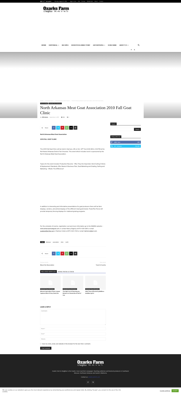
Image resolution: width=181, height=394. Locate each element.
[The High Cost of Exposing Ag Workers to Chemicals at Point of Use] (73, 283)
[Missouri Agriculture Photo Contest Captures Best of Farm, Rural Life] (50, 283)
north (67, 242)
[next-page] (44, 299)
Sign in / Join (73, 1)
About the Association (47, 265)
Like (138, 142)
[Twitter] (134, 49)
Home (43, 45)
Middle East (90, 1)
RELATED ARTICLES (48, 271)
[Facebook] (131, 49)
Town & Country (101, 265)
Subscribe (112, 45)
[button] (138, 45)
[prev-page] (41, 299)
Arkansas (48, 242)
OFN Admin (45, 117)
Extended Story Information (62, 101)
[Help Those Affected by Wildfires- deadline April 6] (95, 283)
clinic (62, 242)
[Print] (75, 128)
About (96, 1)
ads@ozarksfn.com (94, 377)
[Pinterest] (62, 128)
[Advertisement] (90, 29)
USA (79, 1)
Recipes (65, 45)
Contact (101, 1)
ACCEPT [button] (175, 390)
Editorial (53, 45)
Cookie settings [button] (165, 391)
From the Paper (49, 101)
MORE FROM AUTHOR (66, 271)
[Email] (71, 128)
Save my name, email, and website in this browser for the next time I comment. (66, 344)
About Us (123, 45)
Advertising (98, 45)
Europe (83, 1)
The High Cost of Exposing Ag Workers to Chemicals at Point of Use (72, 293)
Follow (137, 146)
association (56, 242)
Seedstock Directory (80, 45)
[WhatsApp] (67, 128)
